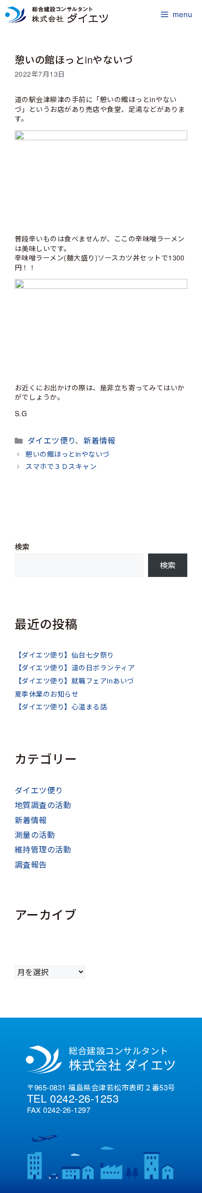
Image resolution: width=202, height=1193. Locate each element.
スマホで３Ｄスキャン (61, 466)
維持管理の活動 (43, 849)
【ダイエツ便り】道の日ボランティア (75, 667)
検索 (22, 546)
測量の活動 (35, 834)
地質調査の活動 (43, 804)
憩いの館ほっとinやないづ (67, 454)
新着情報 (99, 440)
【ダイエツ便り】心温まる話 (61, 706)
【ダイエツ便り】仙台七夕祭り (64, 655)
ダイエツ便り (51, 440)
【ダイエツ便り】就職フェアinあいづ (74, 680)
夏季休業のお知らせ (46, 694)
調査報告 (31, 864)
